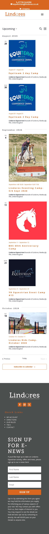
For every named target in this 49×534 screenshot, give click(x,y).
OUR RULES (11, 422)
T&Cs (9, 425)
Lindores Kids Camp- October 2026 (23, 341)
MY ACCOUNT (12, 417)
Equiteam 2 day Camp (24, 73)
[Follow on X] (29, 405)
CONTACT (11, 427)
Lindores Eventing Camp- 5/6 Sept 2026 (26, 189)
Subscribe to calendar (23, 367)
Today (24, 358)
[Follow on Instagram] (24, 405)
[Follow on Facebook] (20, 405)
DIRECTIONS (12, 420)
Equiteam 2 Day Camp (24, 117)
